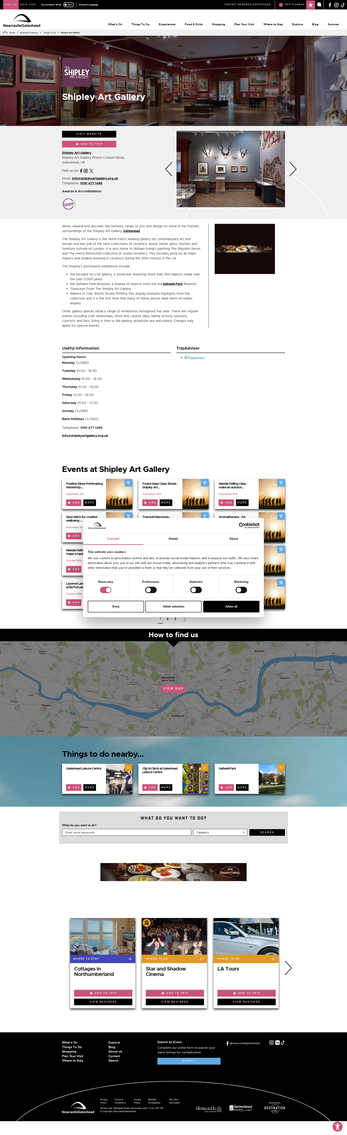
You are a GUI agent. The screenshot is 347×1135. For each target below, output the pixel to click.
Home (12, 32)
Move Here (28, 4)
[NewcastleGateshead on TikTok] (343, 5)
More (90, 502)
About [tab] (233, 539)
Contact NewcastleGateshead (248, 4)
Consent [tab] (113, 539)
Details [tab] (174, 539)
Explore (297, 24)
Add (76, 502)
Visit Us (11, 4)
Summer (333, 24)
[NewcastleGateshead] (78, 1107)
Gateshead (131, 231)
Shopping (218, 24)
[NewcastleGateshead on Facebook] (330, 5)
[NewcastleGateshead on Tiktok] (283, 1042)
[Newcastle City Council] (210, 1108)
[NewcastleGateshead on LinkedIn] (277, 1042)
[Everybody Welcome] (69, 204)
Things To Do (140, 24)
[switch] (151, 590)
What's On (115, 24)
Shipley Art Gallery (76, 153)
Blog (315, 24)
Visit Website (89, 134)
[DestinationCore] (274, 1108)
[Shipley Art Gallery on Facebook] (81, 170)
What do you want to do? (79, 825)
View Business (103, 1002)
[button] (168, 169)
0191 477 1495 (91, 183)
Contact (114, 1056)
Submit (188, 1061)
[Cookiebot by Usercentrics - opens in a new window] (241, 525)
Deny (115, 606)
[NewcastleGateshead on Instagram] (336, 5)
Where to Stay (273, 24)
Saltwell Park (172, 284)
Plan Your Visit (244, 24)
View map (173, 689)
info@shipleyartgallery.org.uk (95, 178)
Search (113, 1061)
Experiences (167, 24)
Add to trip (92, 144)
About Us (115, 1052)
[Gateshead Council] (241, 1108)
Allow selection (173, 606)
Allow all (231, 606)
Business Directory (29, 32)
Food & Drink (194, 24)
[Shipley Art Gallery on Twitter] (91, 170)
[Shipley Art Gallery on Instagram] (86, 170)
